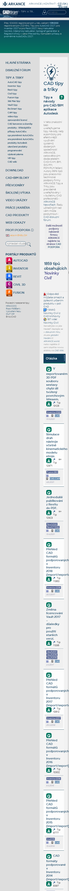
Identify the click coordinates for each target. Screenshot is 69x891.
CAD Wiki (58, 350)
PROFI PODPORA (18, 230)
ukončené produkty (17, 146)
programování (15, 150)
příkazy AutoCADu (17, 131)
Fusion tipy (13, 97)
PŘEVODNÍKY (15, 185)
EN (60, 7)
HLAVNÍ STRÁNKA (18, 63)
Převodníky (34, 33)
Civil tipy (12, 93)
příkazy (56, 33)
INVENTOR (20, 268)
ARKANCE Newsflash (50, 203)
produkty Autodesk (17, 142)
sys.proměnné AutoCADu (20, 135)
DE (66, 7)
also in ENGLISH (18, 235)
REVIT (16, 276)
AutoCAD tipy (15, 82)
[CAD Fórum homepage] (10, 14)
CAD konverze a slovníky (20, 124)
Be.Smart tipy (15, 108)
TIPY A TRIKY (15, 77)
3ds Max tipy (14, 101)
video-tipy (13, 116)
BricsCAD (11, 316)
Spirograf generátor (46, 31)
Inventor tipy (14, 86)
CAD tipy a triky (53, 86)
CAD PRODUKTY (17, 215)
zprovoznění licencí (17, 120)
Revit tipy (12, 89)
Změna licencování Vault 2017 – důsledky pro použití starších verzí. (54, 624)
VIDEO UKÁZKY (16, 200)
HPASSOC (11, 306)
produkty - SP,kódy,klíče (19, 127)
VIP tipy (11, 158)
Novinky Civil (51, 313)
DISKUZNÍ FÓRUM (18, 70)
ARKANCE (35, 3)
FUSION (18, 292)
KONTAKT (50, 3)
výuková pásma (15, 154)
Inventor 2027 (11, 28)
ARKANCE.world (51, 341)
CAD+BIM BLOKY (17, 178)
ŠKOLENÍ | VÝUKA (18, 193)
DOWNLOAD (14, 170)
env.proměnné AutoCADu (21, 139)
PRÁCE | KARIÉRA (18, 207)
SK (65, 3)
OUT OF (10, 314)
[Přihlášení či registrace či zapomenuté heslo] (44, 14)
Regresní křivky (12, 33)
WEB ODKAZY (15, 222)
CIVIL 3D (18, 284)
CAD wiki (12, 161)
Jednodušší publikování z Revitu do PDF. (54, 502)
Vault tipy (12, 105)
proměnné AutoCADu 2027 (18, 36)
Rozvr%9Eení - (13, 308)
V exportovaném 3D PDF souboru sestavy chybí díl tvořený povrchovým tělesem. (56, 384)
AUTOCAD (20, 260)
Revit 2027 (31, 28)
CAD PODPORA (54, 246)
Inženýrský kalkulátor (24, 31)
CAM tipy (12, 112)
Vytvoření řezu (13, 311)
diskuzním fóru (52, 332)
